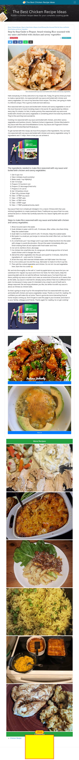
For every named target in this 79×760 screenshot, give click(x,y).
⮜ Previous (39, 383)
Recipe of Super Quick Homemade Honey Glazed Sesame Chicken (39, 358)
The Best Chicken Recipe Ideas (40, 2)
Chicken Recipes (16, 27)
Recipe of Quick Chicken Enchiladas (39, 659)
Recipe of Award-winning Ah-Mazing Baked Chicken (39, 467)
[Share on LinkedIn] (20, 42)
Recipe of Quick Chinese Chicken (39, 563)
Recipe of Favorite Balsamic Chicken (39, 707)
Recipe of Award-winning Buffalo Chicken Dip (39, 515)
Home (9, 27)
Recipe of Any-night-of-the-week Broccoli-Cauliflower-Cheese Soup (39, 408)
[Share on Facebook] (15, 42)
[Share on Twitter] (10, 42)
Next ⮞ (39, 432)
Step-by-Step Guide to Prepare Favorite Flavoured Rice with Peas (39, 611)
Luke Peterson (13, 38)
